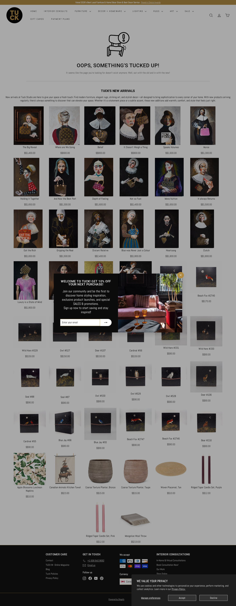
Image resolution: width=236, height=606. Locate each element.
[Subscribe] (106, 322)
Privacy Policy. (178, 589)
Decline (213, 598)
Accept (182, 598)
